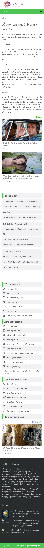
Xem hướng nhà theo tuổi (16, 388)
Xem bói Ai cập (12, 293)
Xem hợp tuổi (11, 384)
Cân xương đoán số (14, 307)
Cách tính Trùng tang (14, 362)
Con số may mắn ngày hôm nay (18, 316)
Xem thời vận (11, 311)
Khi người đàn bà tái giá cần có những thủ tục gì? (20, 262)
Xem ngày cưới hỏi (13, 348)
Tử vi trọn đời (11, 289)
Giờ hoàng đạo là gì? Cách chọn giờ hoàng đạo (19, 217)
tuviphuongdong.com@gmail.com (21, 469)
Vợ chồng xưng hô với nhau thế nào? (16, 239)
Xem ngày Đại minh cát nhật (17, 357)
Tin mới (5, 11)
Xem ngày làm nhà (13, 339)
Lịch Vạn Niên (11, 326)
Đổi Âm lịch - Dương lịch (15, 335)
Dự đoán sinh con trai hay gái (17, 411)
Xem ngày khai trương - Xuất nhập (19, 353)
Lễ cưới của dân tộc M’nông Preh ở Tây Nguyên (20, 201)
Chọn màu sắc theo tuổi (16, 397)
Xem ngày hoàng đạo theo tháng (18, 366)
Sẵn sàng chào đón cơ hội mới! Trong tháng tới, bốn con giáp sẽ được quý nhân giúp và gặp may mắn (25, 523)
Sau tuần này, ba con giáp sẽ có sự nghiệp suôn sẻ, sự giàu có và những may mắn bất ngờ (25, 513)
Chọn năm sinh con (13, 406)
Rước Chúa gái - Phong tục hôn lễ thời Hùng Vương (21, 207)
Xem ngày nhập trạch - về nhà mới (19, 344)
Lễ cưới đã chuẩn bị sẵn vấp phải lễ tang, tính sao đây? (20, 231)
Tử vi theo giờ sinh (13, 302)
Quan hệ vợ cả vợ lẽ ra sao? (13, 251)
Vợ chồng (6, 212)
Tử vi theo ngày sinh (14, 298)
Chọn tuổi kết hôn (13, 393)
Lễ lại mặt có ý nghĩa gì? (11, 267)
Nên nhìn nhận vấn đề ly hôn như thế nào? (18, 245)
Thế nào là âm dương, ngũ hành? (15, 224)
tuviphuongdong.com (33, 545)
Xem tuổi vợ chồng (14, 402)
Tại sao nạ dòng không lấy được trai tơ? (17, 257)
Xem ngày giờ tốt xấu (14, 331)
